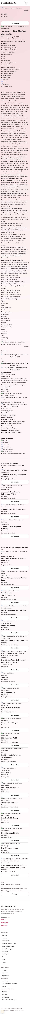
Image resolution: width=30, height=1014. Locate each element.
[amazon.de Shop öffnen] (15, 84)
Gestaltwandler (6, 320)
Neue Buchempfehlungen (9, 943)
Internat (3, 323)
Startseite (4, 14)
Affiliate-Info (6, 77)
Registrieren (5, 975)
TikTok (3, 920)
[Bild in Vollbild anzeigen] (15, 356)
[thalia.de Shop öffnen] (15, 82)
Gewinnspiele (5, 940)
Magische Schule (6, 327)
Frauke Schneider (16, 432)
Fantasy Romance (6, 54)
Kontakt (4, 986)
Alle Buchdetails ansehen (8, 71)
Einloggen (4, 41)
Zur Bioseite (4, 389)
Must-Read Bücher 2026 (8, 946)
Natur (3, 58)
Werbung (4, 991)
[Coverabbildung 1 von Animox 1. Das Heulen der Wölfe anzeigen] (15, 369)
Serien (3, 959)
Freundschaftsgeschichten (9, 48)
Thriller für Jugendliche (8, 52)
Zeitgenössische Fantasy (8, 67)
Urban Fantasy (5, 61)
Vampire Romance (6, 65)
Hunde (3, 56)
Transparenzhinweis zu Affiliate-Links (14, 453)
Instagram (4, 922)
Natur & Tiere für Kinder (8, 50)
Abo (3, 965)
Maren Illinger (15, 430)
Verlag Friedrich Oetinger (13, 424)
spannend (4, 333)
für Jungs (4, 316)
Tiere (2, 335)
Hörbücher (5, 951)
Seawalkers (4, 331)
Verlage (4, 962)
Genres (4, 957)
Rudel (3, 329)
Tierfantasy (4, 338)
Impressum (5, 994)
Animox (12, 69)
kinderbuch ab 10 (6, 325)
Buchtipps (4, 16)
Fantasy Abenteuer (7, 312)
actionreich (4, 303)
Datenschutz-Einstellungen (9, 1000)
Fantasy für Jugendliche (8, 45)
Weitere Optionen (6, 86)
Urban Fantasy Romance (8, 63)
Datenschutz (5, 997)
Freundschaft (5, 314)
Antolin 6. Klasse (6, 307)
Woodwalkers (5, 340)
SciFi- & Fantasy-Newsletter (9, 983)
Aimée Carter (5, 28)
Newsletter (5, 981)
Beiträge (4, 938)
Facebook (4, 925)
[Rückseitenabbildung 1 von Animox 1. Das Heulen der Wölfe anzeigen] (15, 364)
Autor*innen (5, 954)
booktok (3, 310)
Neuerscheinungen (7, 949)
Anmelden (5, 973)
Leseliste (4, 970)
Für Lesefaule (5, 318)
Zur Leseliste (15, 23)
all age (3, 305)
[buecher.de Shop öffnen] (15, 80)
